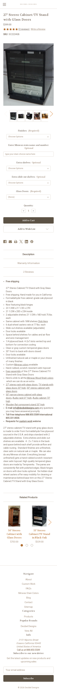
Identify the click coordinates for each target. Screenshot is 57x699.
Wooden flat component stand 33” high (25, 404)
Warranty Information (28, 263)
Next (51, 113)
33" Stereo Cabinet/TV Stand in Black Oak (39, 534)
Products (28, 616)
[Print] (15, 241)
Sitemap (28, 607)
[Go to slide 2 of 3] (27, 545)
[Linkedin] (26, 241)
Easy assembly (13, 371)
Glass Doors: (28, 191)
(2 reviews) (24, 29)
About (28, 579)
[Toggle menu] (4, 4)
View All (28, 631)
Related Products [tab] (29, 497)
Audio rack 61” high (22, 398)
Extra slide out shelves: (28, 177)
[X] (21, 241)
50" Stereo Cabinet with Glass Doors (14, 534)
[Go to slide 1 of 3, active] (22, 545)
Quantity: (28, 205)
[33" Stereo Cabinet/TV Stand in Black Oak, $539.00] (39, 516)
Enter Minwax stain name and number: (28, 147)
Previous (6, 113)
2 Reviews (28, 271)
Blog (28, 597)
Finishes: (28, 130)
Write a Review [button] (38, 29)
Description (28, 254)
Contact (28, 602)
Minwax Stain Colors (28, 593)
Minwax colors (21, 364)
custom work (25, 421)
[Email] (10, 241)
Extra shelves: (28, 162)
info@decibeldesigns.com (26, 408)
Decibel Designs (28, 626)
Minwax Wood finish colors (40, 378)
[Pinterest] (31, 241)
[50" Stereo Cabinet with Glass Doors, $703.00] (14, 516)
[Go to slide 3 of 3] (32, 545)
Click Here (43, 321)
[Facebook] (4, 241)
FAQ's (28, 588)
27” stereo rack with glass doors (22, 384)
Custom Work (28, 584)
